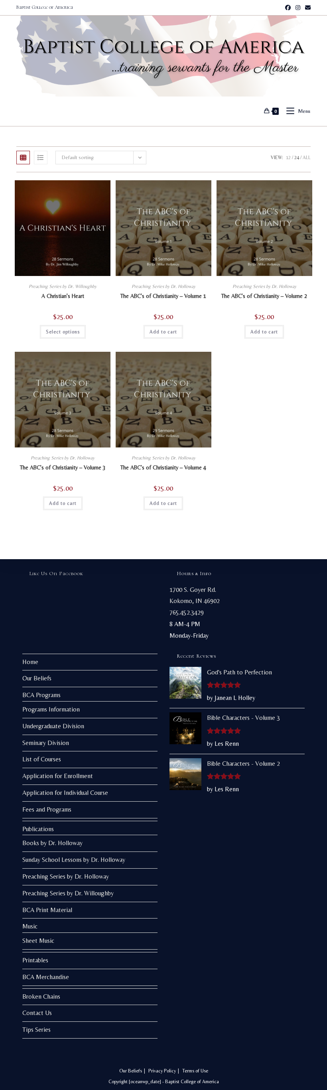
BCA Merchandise (45, 977)
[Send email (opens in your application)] (307, 8)
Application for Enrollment (57, 776)
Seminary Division (45, 743)
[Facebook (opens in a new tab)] (288, 8)
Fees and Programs (46, 809)
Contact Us (37, 1013)
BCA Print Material (47, 910)
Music (29, 926)
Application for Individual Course (65, 792)
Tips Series (36, 1029)
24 (296, 157)
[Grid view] (23, 157)
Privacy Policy (162, 1071)
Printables (35, 960)
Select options (63, 332)
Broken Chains (41, 996)
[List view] (40, 157)
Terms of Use (195, 1071)
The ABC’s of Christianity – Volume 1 (163, 296)
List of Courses (41, 759)
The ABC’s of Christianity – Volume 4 (163, 467)
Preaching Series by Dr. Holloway (163, 286)
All (307, 157)
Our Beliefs (36, 678)
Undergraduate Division (53, 726)
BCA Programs (41, 695)
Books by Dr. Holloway (52, 843)
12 (288, 157)
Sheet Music (38, 940)
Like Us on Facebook (56, 573)
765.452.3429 (186, 612)
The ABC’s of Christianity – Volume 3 (63, 467)
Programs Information (51, 709)
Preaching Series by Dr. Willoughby (63, 286)
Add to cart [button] (163, 332)
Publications (38, 829)
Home (30, 662)
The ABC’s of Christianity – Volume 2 (264, 296)
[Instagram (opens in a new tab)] (298, 8)
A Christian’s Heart (62, 296)
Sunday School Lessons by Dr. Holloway (73, 859)
